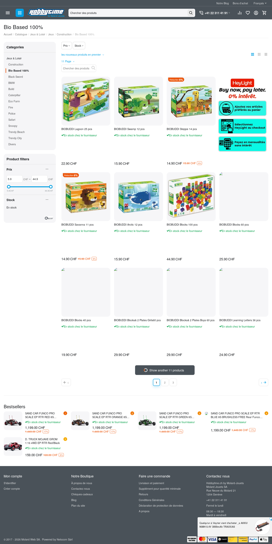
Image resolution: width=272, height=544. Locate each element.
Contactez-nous (80, 488)
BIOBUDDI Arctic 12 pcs (128, 224)
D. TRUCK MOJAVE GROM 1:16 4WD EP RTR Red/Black (42, 441)
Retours (143, 494)
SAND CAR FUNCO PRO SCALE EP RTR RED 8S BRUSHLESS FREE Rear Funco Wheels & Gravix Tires (44, 415)
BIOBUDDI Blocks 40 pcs (76, 320)
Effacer (49, 218)
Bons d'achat (240, 3)
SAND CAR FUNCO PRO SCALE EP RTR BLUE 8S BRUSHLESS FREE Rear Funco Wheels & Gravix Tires (235, 415)
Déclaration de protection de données (161, 505)
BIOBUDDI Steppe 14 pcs (182, 129)
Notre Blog (222, 3)
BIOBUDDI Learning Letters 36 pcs (239, 320)
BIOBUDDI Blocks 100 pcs (182, 224)
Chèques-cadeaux (82, 494)
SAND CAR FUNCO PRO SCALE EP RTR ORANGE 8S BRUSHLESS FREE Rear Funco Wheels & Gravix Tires (111, 415)
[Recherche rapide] (93, 67)
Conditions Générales (151, 500)
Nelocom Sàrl (65, 539)
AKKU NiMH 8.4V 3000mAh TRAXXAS (223, 524)
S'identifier (10, 483)
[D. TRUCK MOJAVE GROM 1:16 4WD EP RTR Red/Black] (13, 446)
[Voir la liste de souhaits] (247, 13)
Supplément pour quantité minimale (160, 488)
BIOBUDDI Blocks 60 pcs (234, 224)
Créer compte (12, 488)
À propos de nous (81, 483)
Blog (73, 500)
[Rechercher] (191, 12)
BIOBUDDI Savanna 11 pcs (77, 224)
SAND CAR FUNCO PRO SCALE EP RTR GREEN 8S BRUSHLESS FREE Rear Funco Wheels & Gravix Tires (178, 415)
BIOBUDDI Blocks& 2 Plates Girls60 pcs (137, 320)
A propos (144, 511)
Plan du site (78, 505)
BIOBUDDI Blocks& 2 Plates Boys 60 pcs (191, 320)
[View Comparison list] (239, 13)
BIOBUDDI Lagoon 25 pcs (76, 129)
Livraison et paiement (151, 483)
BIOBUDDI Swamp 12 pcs (129, 129)
